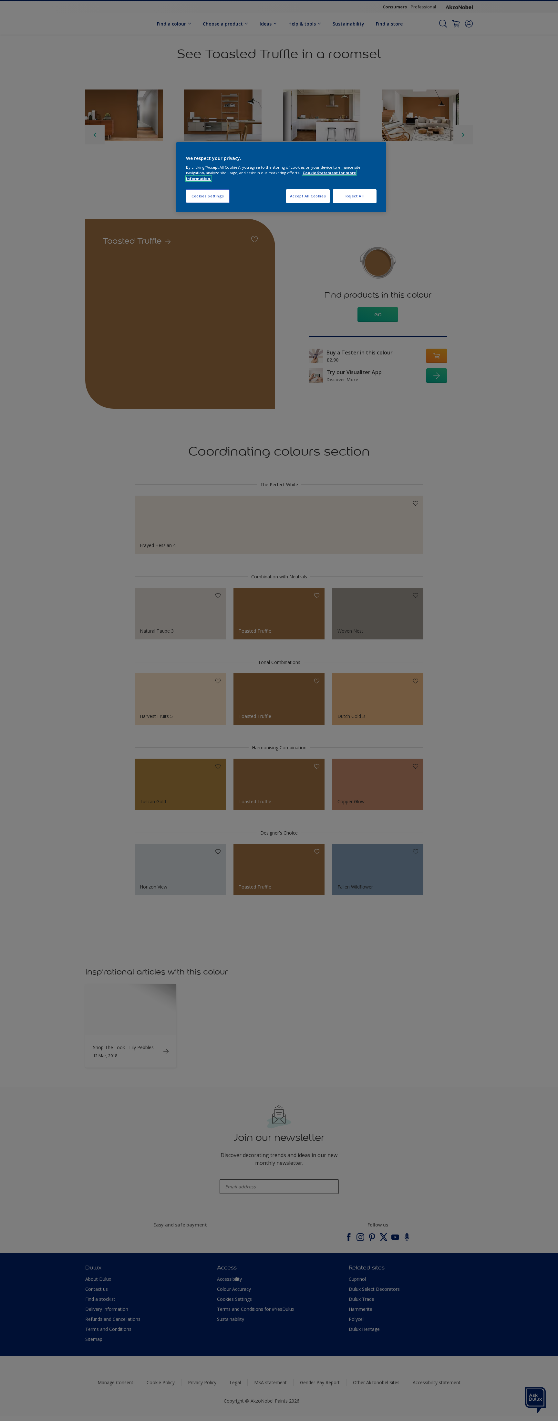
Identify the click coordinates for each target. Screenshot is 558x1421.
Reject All (355, 196)
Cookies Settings (207, 196)
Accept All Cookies (308, 196)
